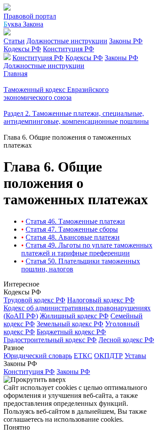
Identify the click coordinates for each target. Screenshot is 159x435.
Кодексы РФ (22, 49)
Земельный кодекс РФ (70, 324)
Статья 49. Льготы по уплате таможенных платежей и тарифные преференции (86, 249)
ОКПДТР (108, 355)
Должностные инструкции (66, 41)
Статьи (14, 41)
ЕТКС (83, 355)
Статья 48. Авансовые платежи (73, 237)
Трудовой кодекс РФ (34, 300)
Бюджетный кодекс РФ (71, 332)
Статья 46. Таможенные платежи (75, 221)
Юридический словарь (38, 355)
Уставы (135, 355)
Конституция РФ (68, 49)
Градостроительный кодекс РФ (50, 339)
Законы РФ (126, 41)
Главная (15, 73)
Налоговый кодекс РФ (101, 300)
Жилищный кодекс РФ (74, 316)
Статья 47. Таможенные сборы (72, 229)
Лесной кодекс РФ (126, 339)
